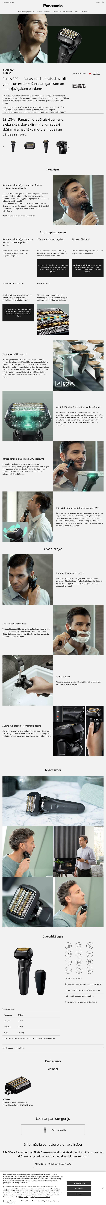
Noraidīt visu (79, 1188)
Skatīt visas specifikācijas (13, 1048)
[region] (53, 1188)
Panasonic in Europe (8, 2)
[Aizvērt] (102, 1188)
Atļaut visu (79, 1194)
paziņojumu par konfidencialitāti (40, 1197)
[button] (13, 146)
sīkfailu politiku (23, 1197)
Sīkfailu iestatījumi (79, 1183)
